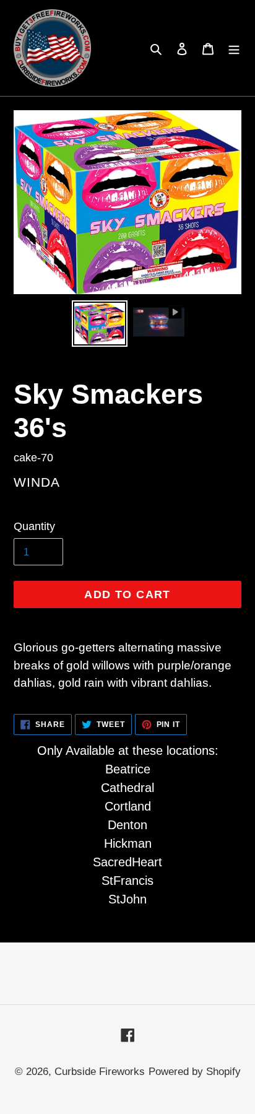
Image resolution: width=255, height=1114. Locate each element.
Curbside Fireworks (99, 1071)
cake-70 (33, 457)
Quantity (34, 526)
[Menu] (234, 48)
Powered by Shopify (195, 1071)
